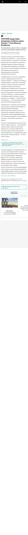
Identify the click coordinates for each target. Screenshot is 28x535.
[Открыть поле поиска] (19, 1)
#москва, (3, 179)
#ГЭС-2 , (21, 179)
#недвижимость (14, 179)
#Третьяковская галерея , (7, 180)
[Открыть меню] (25, 1)
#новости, (8, 179)
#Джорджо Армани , (17, 180)
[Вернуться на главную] (2, 1)
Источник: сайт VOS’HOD (8, 175)
